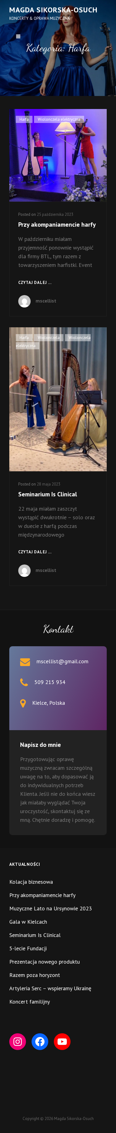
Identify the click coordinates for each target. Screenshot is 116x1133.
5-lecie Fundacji (28, 948)
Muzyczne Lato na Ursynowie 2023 (50, 908)
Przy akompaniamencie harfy (57, 224)
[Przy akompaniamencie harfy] (58, 155)
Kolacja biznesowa (31, 881)
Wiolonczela (49, 337)
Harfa (24, 119)
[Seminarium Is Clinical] (58, 399)
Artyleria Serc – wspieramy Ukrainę (50, 988)
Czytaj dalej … (35, 283)
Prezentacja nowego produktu (44, 961)
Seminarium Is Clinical (47, 494)
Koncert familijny (29, 1001)
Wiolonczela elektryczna (59, 119)
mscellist (46, 301)
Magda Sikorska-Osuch (53, 10)
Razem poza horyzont (34, 974)
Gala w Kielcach (28, 921)
